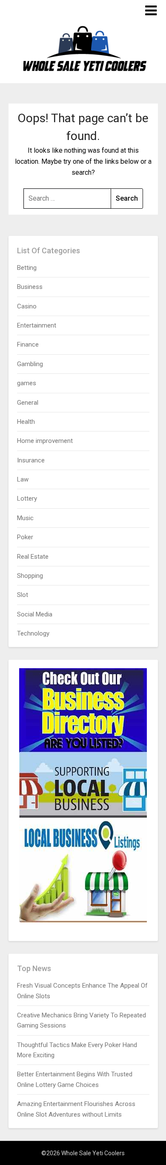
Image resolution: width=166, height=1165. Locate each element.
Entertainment (36, 325)
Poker (25, 537)
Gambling (30, 364)
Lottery (27, 498)
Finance (28, 344)
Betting (27, 268)
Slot (22, 595)
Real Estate (33, 556)
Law (23, 479)
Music (25, 518)
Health (26, 422)
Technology (33, 633)
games (26, 383)
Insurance (31, 460)
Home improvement (45, 441)
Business (30, 287)
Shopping (30, 576)
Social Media (34, 614)
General (27, 402)
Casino (27, 306)
